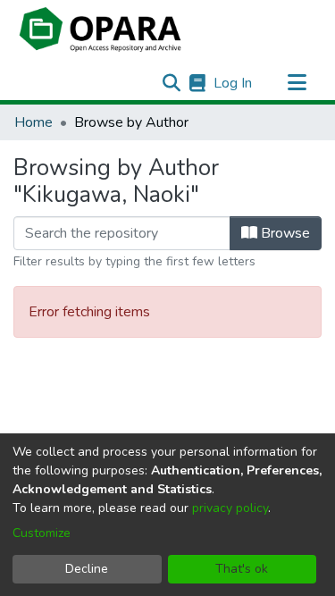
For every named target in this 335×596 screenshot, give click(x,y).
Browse (283, 233)
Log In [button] (234, 83)
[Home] (100, 29)
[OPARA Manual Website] (197, 83)
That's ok (241, 568)
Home (33, 122)
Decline (86, 568)
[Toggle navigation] (297, 83)
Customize (42, 533)
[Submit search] (171, 83)
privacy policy (230, 507)
